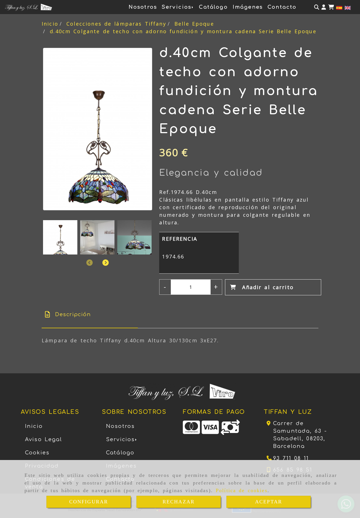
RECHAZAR (179, 501)
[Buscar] (316, 7)
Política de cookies (241, 490)
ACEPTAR (268, 501)
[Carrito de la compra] (331, 7)
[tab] (90, 314)
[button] (323, 7)
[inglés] (348, 7)
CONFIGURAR (88, 501)
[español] (339, 7)
